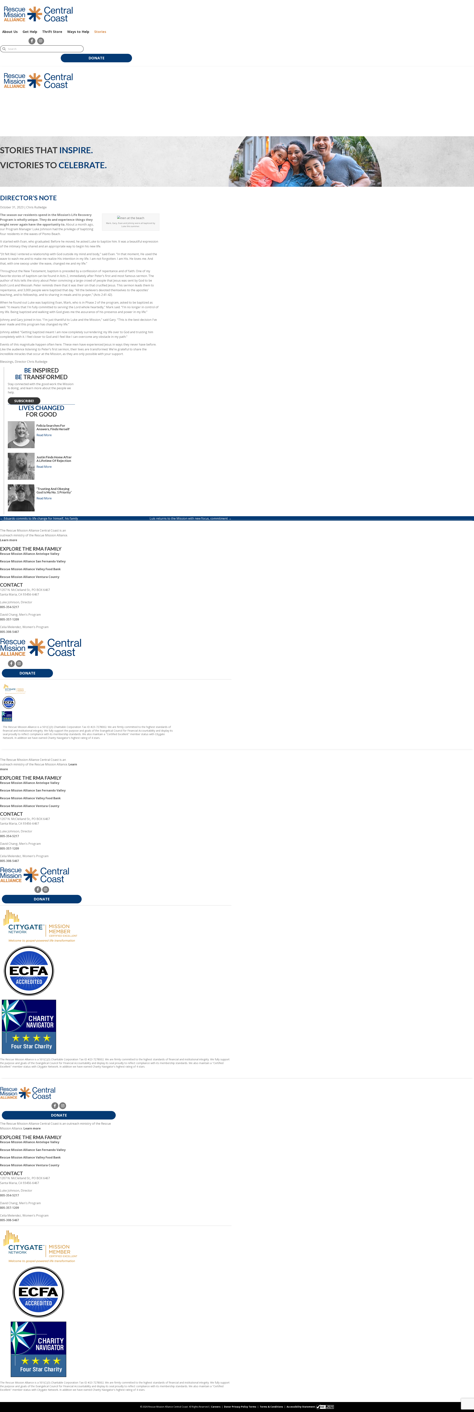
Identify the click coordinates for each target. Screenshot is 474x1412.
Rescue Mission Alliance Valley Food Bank (30, 569)
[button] (32, 41)
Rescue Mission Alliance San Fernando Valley (33, 561)
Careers (216, 1406)
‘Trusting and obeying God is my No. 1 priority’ (54, 490)
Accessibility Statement (301, 1406)
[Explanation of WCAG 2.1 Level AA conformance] (325, 1406)
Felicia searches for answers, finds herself (53, 427)
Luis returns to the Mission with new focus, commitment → (190, 518)
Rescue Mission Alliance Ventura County (29, 577)
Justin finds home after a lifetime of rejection (54, 459)
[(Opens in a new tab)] (15, 688)
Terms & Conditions (271, 1406)
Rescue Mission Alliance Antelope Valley (29, 554)
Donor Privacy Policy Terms (240, 1406)
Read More (44, 435)
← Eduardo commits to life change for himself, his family (39, 518)
